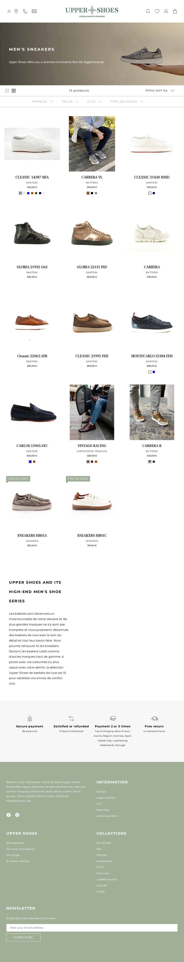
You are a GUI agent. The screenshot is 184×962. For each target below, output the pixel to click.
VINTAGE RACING (92, 446)
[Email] (34, 11)
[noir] (92, 193)
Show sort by (157, 90)
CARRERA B (151, 446)
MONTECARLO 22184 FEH (152, 356)
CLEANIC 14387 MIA (32, 177)
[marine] (40, 193)
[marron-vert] (154, 462)
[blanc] (24, 193)
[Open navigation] (9, 11)
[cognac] (32, 193)
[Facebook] (8, 815)
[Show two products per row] (7, 90)
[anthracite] (88, 462)
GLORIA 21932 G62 (32, 267)
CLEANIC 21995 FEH (91, 356)
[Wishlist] (157, 11)
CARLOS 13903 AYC (32, 446)
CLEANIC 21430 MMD (151, 177)
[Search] (148, 11)
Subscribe (23, 937)
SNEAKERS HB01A (32, 535)
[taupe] (96, 193)
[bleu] (28, 193)
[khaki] (36, 193)
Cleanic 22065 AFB (32, 356)
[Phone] (25, 11)
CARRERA (152, 267)
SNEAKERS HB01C (92, 535)
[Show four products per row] (13, 90)
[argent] (20, 193)
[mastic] (44, 193)
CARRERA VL (92, 177)
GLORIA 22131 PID (92, 267)
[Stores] (16, 11)
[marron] (88, 193)
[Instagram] (17, 815)
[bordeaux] (92, 462)
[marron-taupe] (150, 462)
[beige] (150, 372)
